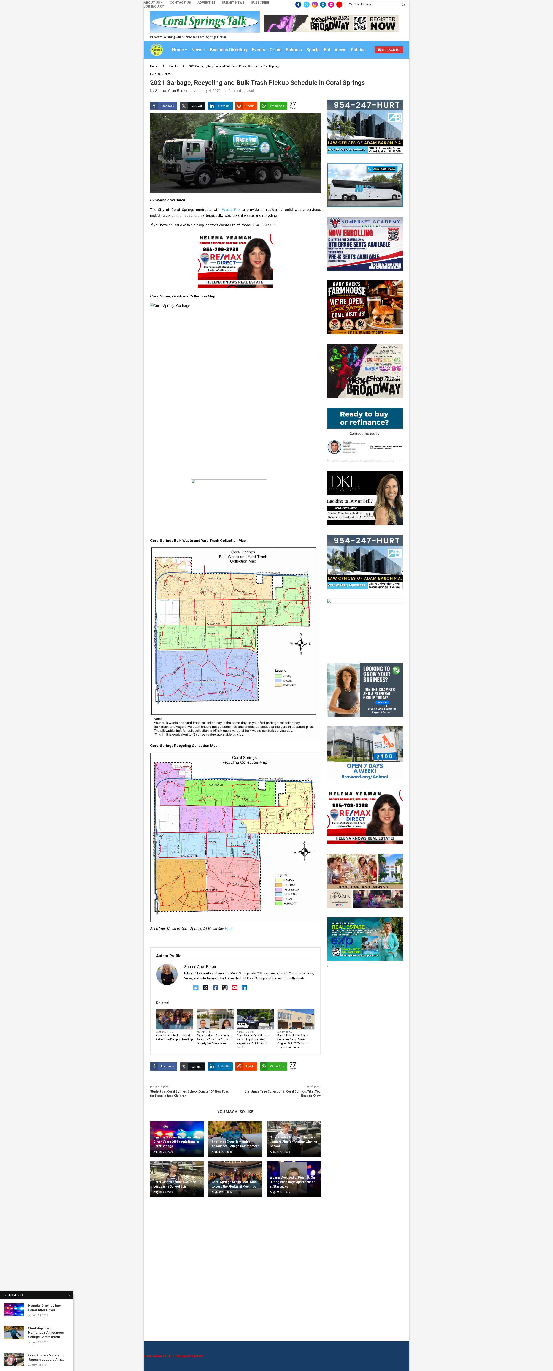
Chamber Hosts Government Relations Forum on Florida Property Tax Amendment (213, 1039)
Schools (294, 50)
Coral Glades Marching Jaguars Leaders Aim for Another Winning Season (293, 1141)
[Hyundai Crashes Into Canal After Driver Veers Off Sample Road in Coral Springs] (14, 1309)
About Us (152, 2)
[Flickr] (331, 5)
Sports (313, 50)
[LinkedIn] (244, 987)
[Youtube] (339, 5)
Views (340, 50)
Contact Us (180, 2)
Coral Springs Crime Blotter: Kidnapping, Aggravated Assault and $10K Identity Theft (253, 1041)
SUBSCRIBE (390, 50)
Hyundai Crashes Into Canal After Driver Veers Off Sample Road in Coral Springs (176, 1141)
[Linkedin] (323, 5)
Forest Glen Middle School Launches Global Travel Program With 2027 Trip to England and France (292, 1041)
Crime (275, 50)
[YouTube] (234, 987)
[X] (205, 987)
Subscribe (260, 2)
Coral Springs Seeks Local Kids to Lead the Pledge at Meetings (174, 1037)
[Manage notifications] (11, 1359)
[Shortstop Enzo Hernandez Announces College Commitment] (14, 1332)
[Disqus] (235, 1263)
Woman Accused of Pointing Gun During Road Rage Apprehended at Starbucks (293, 1182)
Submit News (233, 2)
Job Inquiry (154, 6)
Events (258, 50)
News (196, 50)
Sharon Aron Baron (171, 90)
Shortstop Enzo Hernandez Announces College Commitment (46, 1332)
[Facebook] (298, 5)
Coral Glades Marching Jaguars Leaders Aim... (46, 1357)
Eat (327, 50)
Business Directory (229, 50)
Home (178, 50)
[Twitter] (307, 5)
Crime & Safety (266, 1028)
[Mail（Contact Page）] (196, 987)
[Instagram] (315, 5)
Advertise (206, 2)
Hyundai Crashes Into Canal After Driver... (44, 1308)
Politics (358, 50)
